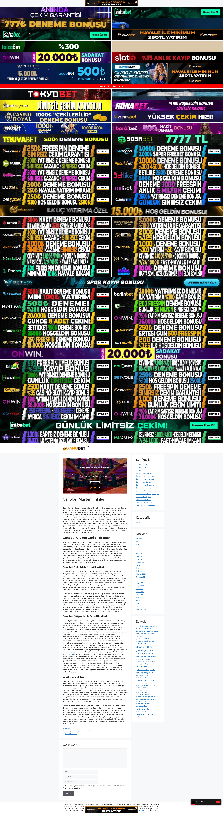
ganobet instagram (143, 664)
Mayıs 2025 (140, 553)
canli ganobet (153, 626)
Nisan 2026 (140, 544)
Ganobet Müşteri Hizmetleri (142, 675)
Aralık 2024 (140, 562)
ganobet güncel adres (83, 730)
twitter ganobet (141, 712)
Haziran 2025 (140, 550)
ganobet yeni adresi (142, 694)
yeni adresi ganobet (145, 714)
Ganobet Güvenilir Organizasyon (147, 494)
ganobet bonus (139, 636)
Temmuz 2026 (141, 538)
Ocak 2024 (140, 595)
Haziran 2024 (140, 580)
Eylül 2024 (139, 571)
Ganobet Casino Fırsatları (145, 488)
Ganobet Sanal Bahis (143, 500)
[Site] (55, 151)
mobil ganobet (143, 709)
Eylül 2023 (139, 607)
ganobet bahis (152, 631)
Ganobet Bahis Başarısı (144, 503)
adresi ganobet (142, 626)
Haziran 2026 (140, 541)
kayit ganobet (141, 706)
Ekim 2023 (139, 604)
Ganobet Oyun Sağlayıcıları (145, 476)
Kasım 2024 (140, 565)
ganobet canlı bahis (142, 641)
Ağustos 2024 (141, 574)
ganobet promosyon (140, 683)
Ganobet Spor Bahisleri (144, 482)
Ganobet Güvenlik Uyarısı (145, 485)
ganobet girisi (142, 643)
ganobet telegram (151, 685)
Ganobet (67, 728)
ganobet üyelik (153, 697)
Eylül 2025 (139, 547)
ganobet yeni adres (142, 692)
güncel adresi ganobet (143, 704)
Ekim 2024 (139, 568)
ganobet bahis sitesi (71, 730)
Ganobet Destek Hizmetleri (145, 479)
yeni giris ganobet (141, 717)
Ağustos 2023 (141, 609)
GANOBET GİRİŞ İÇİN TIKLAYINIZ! (111, 86)
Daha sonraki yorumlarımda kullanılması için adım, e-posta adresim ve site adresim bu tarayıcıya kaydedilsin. (95, 787)
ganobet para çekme (145, 680)
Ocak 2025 (139, 559)
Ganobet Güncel (144, 653)
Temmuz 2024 (141, 577)
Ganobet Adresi (141, 464)
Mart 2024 (139, 589)
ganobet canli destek (144, 639)
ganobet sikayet (152, 683)
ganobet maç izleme (145, 673)
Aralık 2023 (140, 598)
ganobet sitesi (140, 685)
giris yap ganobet (141, 701)
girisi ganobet (151, 699)
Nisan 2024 (140, 586)
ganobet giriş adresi (145, 650)
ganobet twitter (142, 690)
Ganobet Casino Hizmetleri (145, 506)
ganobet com (152, 641)
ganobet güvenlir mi (152, 661)
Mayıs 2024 (140, 583)
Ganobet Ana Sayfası (71, 734)
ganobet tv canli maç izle (141, 687)
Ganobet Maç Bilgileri (143, 497)
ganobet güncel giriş (140, 661)
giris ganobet (141, 699)
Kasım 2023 (140, 601)
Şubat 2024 (140, 592)
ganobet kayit (141, 666)
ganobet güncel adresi (143, 659)
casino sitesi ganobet (142, 628)
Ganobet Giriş (141, 467)
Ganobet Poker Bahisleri (144, 473)
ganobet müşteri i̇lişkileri (98, 730)
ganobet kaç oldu (145, 669)
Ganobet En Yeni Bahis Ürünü (73, 732)
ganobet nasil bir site (142, 677)
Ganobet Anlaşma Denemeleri (146, 491)
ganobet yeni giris (141, 697)
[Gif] (111, 210)
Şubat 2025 (140, 556)
